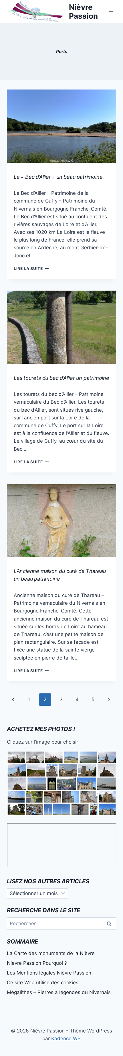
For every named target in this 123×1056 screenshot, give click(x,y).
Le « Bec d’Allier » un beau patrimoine (58, 177)
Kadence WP (66, 1038)
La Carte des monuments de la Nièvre (51, 953)
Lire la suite (31, 268)
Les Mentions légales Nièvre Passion (49, 973)
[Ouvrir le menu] (111, 11)
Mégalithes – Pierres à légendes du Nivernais (59, 992)
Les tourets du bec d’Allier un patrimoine (61, 378)
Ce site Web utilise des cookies (42, 982)
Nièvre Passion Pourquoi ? (37, 963)
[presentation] (61, 126)
